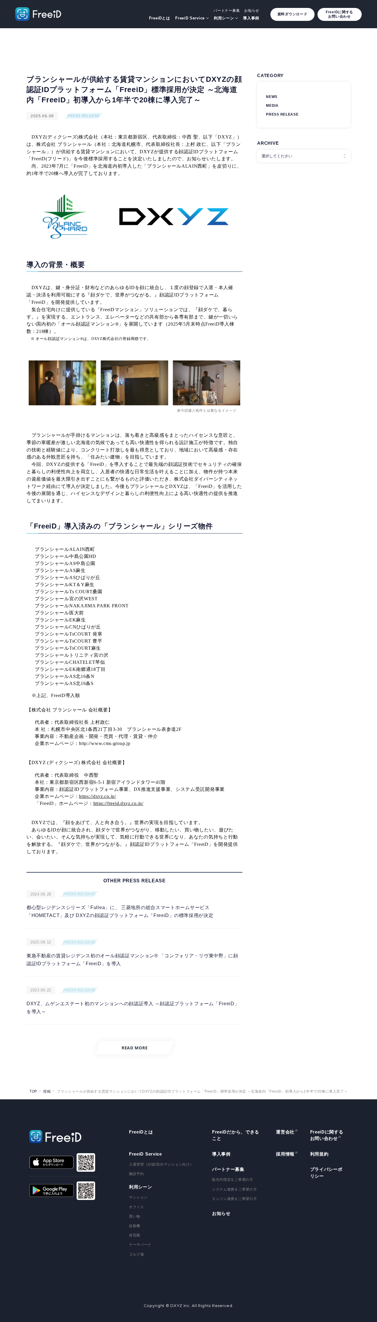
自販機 (134, 1226)
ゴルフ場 (136, 1254)
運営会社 (285, 1131)
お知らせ (251, 11)
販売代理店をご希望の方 (232, 1180)
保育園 (134, 1235)
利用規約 (319, 1153)
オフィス (136, 1207)
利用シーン (224, 18)
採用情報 (285, 1153)
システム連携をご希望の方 (234, 1189)
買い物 (134, 1216)
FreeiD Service (190, 18)
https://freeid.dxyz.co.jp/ (118, 803)
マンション (138, 1197)
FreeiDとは (159, 18)
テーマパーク (140, 1245)
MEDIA (272, 106)
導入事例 (251, 18)
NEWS (271, 97)
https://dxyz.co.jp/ (97, 796)
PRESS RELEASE (83, 116)
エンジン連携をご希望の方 (234, 1199)
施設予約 (136, 1174)
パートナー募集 (227, 11)
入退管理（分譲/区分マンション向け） (161, 1164)
